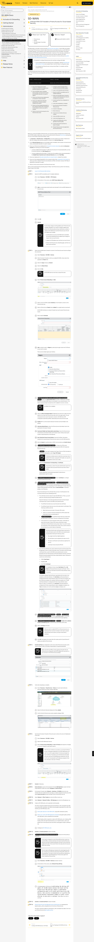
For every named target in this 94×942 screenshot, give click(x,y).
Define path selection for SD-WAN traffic (46, 811)
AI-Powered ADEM (79, 63)
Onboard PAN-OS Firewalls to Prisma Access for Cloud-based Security (13, 40)
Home (29, 9)
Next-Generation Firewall (82, 145)
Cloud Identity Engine (80, 17)
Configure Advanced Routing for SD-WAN (9, 52)
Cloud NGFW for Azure (80, 41)
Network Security (80, 144)
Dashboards (78, 113)
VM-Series (78, 49)
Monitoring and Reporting (6, 56)
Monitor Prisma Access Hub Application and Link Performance (47, 904)
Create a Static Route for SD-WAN (7, 50)
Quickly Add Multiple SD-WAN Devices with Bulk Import (12, 36)
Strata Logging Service (80, 19)
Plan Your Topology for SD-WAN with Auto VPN (11, 42)
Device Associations (80, 21)
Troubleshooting (4, 57)
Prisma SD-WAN (79, 67)
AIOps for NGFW (79, 36)
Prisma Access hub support (52, 48)
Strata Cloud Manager (80, 14)
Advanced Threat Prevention (81, 85)
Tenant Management (80, 26)
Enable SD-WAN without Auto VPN (7, 45)
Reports (77, 116)
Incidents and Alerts (80, 115)
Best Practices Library (80, 128)
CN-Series (78, 42)
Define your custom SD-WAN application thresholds (48, 814)
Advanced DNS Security (80, 87)
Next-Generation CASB (80, 71)
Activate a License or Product (82, 16)
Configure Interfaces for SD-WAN (7, 30)
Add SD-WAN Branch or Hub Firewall (9, 33)
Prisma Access (79, 59)
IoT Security (78, 88)
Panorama (79, 147)
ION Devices (78, 69)
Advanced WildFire (80, 82)
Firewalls (78, 44)
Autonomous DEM (79, 118)
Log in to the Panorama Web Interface (42, 171)
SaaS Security (78, 92)
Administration (80, 146)
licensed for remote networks (53, 146)
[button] (93, 753)
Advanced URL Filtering (80, 83)
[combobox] (12, 10)
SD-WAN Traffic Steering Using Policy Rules (9, 47)
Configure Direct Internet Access (7, 48)
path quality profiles (49, 910)
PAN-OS (77, 46)
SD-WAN (32, 9)
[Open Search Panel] (77, 3)
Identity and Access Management (82, 24)
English (88, 146)
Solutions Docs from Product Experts (83, 138)
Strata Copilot (88, 3)
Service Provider (79, 47)
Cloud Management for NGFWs (82, 37)
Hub (77, 22)
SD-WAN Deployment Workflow (7, 28)
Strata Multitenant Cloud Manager (83, 61)
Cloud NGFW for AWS (80, 39)
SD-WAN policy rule (47, 827)
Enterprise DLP (79, 90)
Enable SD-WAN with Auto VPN (7, 31)
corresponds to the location (63, 159)
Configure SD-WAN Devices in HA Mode (9, 38)
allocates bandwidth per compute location (48, 157)
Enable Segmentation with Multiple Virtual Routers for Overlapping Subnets (11, 54)
